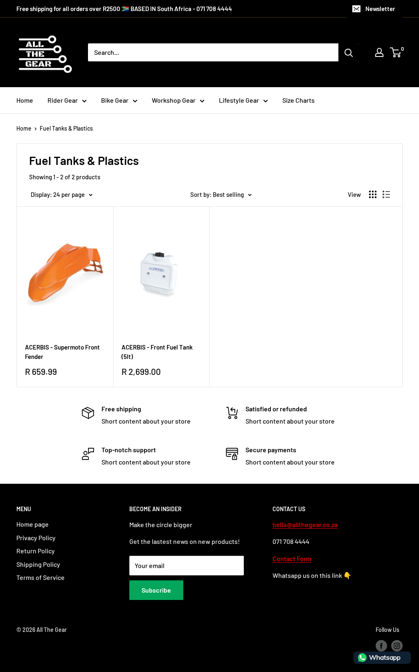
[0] (396, 52)
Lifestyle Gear (239, 100)
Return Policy (35, 551)
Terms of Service (40, 577)
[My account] (379, 52)
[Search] (348, 52)
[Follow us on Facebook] (381, 646)
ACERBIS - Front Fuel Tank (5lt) (157, 351)
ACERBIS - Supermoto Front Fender (62, 351)
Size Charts (298, 100)
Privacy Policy (36, 537)
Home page (32, 524)
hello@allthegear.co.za (305, 524)
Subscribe (156, 590)
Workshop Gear (174, 100)
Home (24, 100)
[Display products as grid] (372, 194)
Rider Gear (62, 100)
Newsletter (380, 8)
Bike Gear (114, 100)
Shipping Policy (38, 564)
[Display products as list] (386, 194)
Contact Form (292, 558)
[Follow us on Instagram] (397, 646)
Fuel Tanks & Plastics (66, 128)
